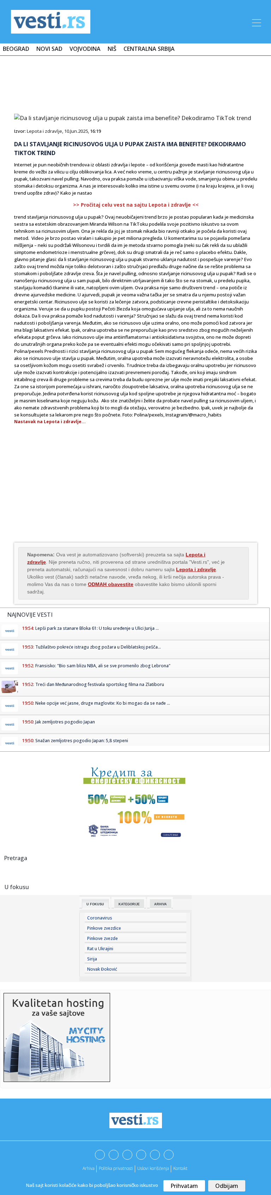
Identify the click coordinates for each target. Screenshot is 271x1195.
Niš (112, 49)
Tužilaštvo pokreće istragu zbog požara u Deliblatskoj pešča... (98, 647)
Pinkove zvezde (102, 938)
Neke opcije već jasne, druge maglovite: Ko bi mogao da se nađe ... (102, 703)
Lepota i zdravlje (44, 131)
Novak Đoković (102, 969)
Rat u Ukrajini (100, 949)
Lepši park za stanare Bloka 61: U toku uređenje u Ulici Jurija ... (97, 628)
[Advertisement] (135, 82)
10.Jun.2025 (76, 131)
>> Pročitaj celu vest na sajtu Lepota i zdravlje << (136, 204)
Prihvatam (184, 1186)
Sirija (92, 959)
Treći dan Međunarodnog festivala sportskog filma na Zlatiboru (99, 684)
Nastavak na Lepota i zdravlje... (50, 422)
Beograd (16, 49)
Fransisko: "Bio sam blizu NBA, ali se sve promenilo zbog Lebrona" (102, 666)
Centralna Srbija (149, 49)
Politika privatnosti (116, 1168)
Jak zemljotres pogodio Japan (65, 722)
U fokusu (95, 904)
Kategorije (129, 904)
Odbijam (226, 1186)
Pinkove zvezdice (104, 928)
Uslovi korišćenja (153, 1168)
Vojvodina (85, 49)
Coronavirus (99, 918)
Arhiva (160, 904)
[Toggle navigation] (255, 21)
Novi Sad (49, 49)
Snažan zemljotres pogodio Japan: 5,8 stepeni (81, 741)
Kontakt (180, 1168)
